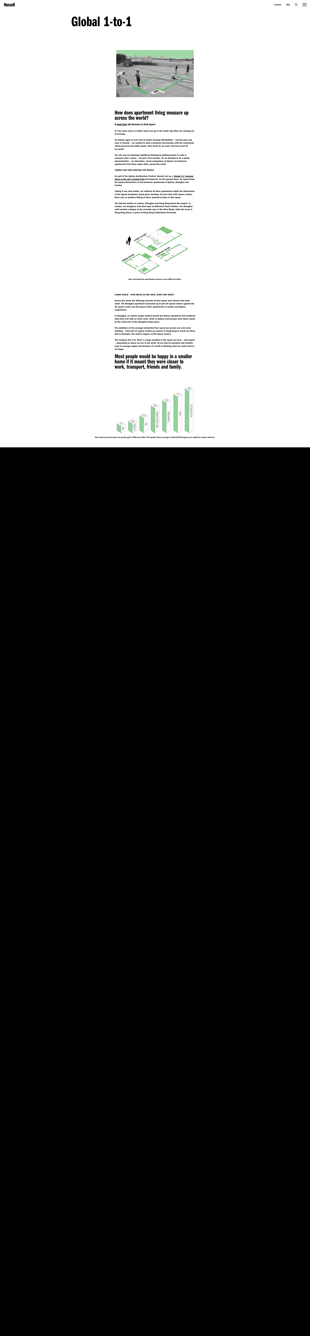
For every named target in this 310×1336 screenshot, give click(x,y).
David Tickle (122, 124)
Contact (277, 4)
